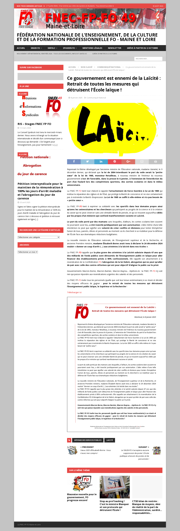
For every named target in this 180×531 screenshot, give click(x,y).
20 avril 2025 (25, 202)
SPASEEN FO (69, 48)
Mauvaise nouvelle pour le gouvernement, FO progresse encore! (82, 497)
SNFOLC (51, 48)
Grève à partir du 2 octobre (142, 48)
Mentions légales (92, 48)
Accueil (21, 48)
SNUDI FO (35, 48)
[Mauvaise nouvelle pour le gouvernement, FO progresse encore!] (82, 484)
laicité (109, 440)
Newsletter (114, 48)
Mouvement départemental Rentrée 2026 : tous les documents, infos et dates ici (52, 54)
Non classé (86, 67)
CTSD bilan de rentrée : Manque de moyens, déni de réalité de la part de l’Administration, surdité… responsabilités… (147, 507)
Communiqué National (96, 97)
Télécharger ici (74, 292)
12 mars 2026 (25, 128)
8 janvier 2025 (76, 97)
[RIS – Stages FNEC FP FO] (40, 106)
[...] (56, 144)
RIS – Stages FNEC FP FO (34, 124)
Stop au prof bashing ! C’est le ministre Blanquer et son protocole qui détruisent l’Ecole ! (114, 505)
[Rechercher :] (148, 58)
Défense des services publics (87, 440)
